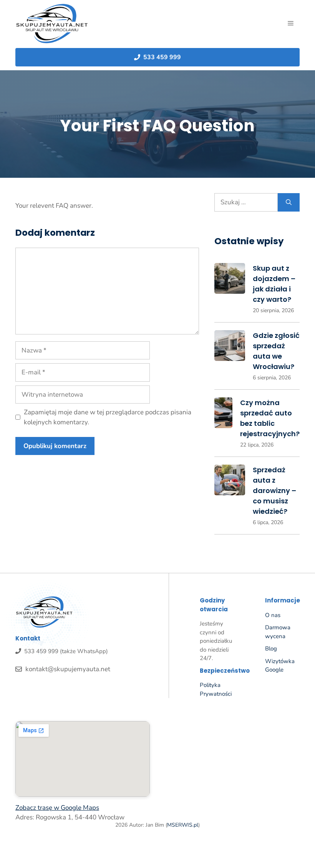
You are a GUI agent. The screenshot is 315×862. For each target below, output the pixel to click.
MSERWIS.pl (182, 825)
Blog (271, 648)
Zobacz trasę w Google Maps (57, 807)
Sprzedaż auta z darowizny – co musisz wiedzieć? (274, 490)
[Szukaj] (289, 202)
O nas (272, 615)
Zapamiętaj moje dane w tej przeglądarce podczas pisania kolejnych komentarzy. (107, 417)
